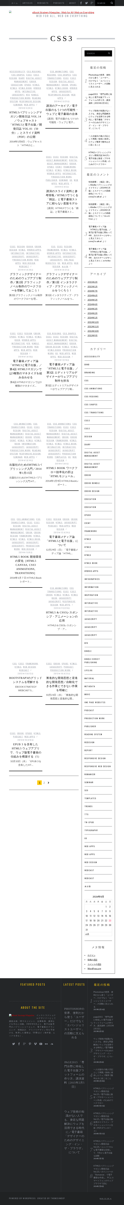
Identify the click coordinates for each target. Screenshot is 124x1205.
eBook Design (53, 346)
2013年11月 (93, 326)
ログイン (91, 955)
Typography (91, 830)
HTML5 (36, 84)
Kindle (35, 94)
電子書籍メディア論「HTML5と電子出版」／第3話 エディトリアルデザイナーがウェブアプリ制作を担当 (62, 372)
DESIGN (13, 78)
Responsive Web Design (98, 766)
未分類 (65, 266)
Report (89, 750)
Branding (90, 372)
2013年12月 (93, 322)
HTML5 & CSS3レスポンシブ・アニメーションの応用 (62, 616)
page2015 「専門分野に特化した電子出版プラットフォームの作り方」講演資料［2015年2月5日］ (74, 1074)
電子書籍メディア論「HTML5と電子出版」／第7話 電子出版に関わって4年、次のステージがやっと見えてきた (100, 232)
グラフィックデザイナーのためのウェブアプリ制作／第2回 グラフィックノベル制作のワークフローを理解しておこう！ (25, 282)
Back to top (105, 1198)
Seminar (18, 104)
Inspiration (91, 595)
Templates (61, 457)
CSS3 (29, 74)
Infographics (92, 579)
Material (90, 678)
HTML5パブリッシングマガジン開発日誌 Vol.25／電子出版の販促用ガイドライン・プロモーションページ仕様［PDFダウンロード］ (103, 1122)
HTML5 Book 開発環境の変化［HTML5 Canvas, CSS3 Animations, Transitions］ (25, 565)
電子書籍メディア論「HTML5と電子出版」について (62, 541)
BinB (87, 364)
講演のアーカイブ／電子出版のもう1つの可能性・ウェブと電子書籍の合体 (62, 109)
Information (29, 443)
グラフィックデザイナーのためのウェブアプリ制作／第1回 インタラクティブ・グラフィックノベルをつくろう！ (62, 282)
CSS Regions (34, 71)
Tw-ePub (89, 822)
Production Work (20, 98)
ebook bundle (92, 483)
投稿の (92, 959)
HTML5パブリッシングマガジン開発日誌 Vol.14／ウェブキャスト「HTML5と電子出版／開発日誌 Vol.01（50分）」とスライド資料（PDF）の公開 (25, 124)
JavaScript (18, 94)
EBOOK (32, 81)
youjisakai (95, 196)
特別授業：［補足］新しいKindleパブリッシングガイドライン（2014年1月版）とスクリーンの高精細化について (100, 188)
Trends (89, 806)
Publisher (51, 180)
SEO (86, 790)
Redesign (90, 742)
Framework (70, 167)
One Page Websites (95, 702)
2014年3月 (93, 309)
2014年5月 (93, 300)
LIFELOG (89, 670)
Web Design (29, 263)
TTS (87, 814)
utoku (107, 260)
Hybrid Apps (54, 173)
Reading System (93, 734)
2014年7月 (93, 291)
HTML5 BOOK (25, 88)
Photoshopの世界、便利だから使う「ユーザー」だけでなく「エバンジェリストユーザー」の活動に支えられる (99, 81)
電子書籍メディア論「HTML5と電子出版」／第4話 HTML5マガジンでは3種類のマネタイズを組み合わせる (25, 369)
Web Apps (29, 104)
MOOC (87, 694)
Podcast (53, 525)
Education (17, 84)
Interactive (29, 91)
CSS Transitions (94, 412)
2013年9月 (93, 335)
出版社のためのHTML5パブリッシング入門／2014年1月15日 (25, 468)
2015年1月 (93, 286)
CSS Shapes (18, 74)
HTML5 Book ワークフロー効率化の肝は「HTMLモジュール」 (62, 472)
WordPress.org (94, 968)
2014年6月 (93, 295)
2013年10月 (93, 331)
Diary (22, 78)
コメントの (94, 964)
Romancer (90, 774)
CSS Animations (59, 71)
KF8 (28, 94)
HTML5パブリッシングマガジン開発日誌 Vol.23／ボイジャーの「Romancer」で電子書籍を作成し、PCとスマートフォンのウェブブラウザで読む (103, 1175)
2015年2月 (93, 282)
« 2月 (87, 934)
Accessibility (17, 71)
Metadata (90, 686)
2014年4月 (93, 304)
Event (59, 167)
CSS (53, 246)
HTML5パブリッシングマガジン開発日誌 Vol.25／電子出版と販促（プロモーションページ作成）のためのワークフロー (100, 158)
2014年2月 (93, 313)
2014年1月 (93, 317)
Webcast (24, 266)
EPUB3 (27, 84)
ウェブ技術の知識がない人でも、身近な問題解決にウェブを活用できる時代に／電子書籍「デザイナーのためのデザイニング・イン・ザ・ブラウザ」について (99, 119)
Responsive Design (30, 101)
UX (71, 180)
